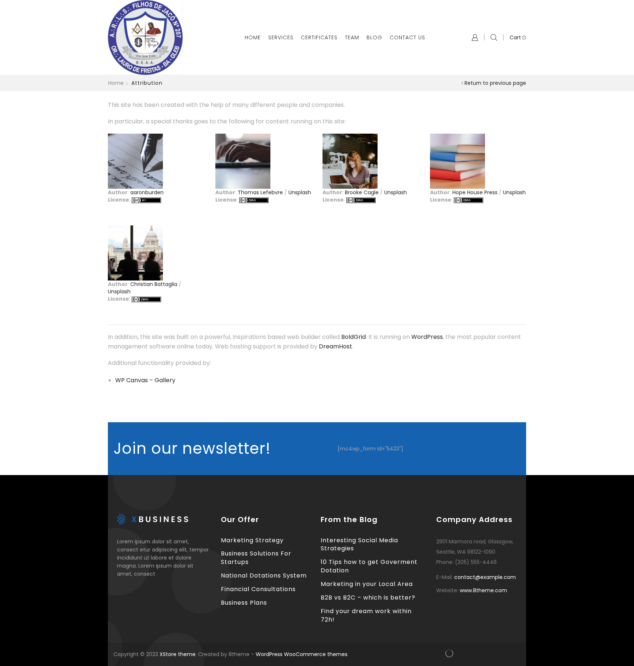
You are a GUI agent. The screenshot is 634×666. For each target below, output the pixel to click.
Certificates (319, 37)
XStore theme (178, 654)
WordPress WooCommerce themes (301, 654)
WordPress (427, 337)
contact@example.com (485, 577)
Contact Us (407, 37)
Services (281, 37)
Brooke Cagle (362, 192)
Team (352, 37)
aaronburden (147, 192)
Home (253, 37)
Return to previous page (495, 83)
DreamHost (335, 346)
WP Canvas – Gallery (145, 380)
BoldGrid (353, 337)
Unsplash (299, 192)
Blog (374, 37)
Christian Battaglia (153, 284)
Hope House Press (475, 192)
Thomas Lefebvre (260, 192)
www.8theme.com (483, 590)
